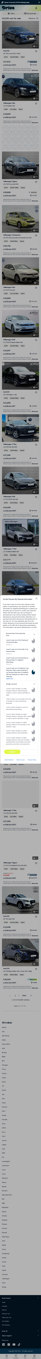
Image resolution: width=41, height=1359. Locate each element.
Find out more (25, 2)
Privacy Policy (32, 760)
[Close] (37, 599)
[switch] (33, 641)
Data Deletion (9, 760)
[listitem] (20, 634)
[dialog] (20, 679)
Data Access (21, 760)
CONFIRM (12, 752)
